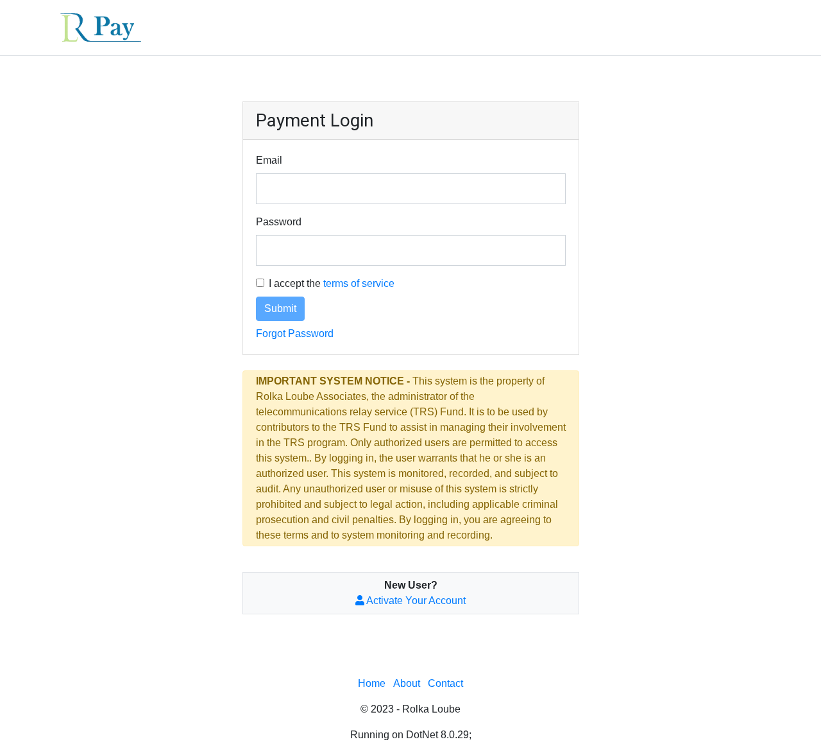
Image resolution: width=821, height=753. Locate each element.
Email (269, 160)
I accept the (331, 283)
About (406, 683)
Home (371, 683)
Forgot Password (295, 333)
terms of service (358, 283)
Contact (445, 683)
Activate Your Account (415, 600)
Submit (280, 308)
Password (278, 221)
